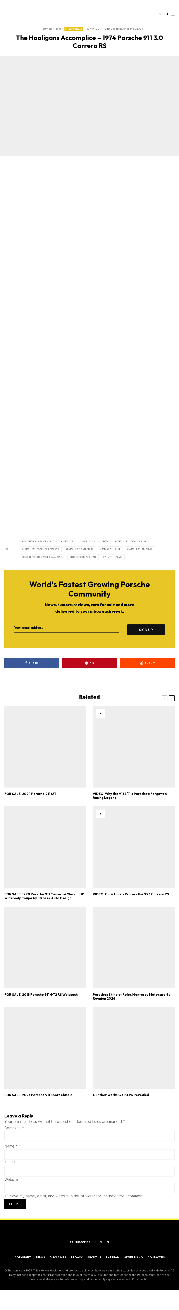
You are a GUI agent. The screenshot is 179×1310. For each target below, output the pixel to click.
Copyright (23, 1257)
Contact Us (156, 1257)
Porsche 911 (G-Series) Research (41, 549)
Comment (14, 1128)
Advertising (133, 1257)
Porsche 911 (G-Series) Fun (131, 541)
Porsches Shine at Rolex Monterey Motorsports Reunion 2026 (131, 997)
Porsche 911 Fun (111, 549)
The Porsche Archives (83, 557)
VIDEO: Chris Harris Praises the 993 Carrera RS (131, 894)
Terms (40, 1257)
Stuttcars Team (52, 28)
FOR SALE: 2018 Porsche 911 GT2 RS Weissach (41, 995)
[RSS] (101, 1242)
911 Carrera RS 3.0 (73, 28)
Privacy (77, 1257)
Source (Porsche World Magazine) (43, 557)
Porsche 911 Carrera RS (80, 549)
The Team (112, 1257)
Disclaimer (58, 1257)
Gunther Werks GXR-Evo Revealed (121, 1095)
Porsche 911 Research (140, 549)
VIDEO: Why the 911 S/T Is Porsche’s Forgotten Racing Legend (130, 796)
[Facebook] (95, 1242)
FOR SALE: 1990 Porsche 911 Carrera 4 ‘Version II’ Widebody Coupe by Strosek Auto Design (44, 896)
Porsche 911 (69, 541)
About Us (94, 1257)
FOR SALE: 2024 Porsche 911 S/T (30, 794)
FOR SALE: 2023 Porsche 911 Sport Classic (38, 1095)
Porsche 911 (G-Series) (96, 541)
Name (10, 1146)
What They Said (113, 557)
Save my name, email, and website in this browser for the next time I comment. (77, 1196)
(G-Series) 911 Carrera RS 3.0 (38, 541)
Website (11, 1179)
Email (10, 1163)
